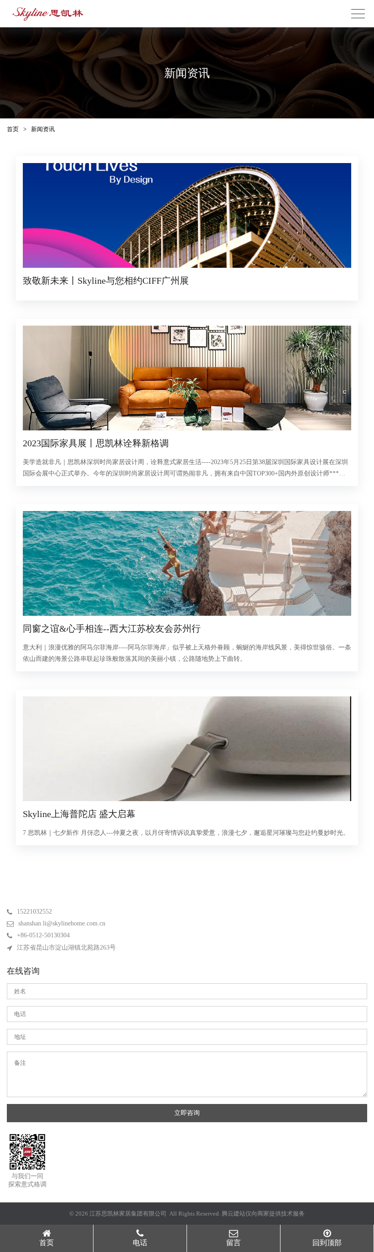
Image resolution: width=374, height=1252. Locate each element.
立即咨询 (187, 1112)
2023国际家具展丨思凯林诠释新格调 (96, 443)
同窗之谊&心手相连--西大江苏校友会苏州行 (112, 628)
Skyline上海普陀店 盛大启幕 (79, 814)
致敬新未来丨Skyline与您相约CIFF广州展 (106, 281)
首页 (13, 129)
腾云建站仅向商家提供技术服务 (263, 1213)
